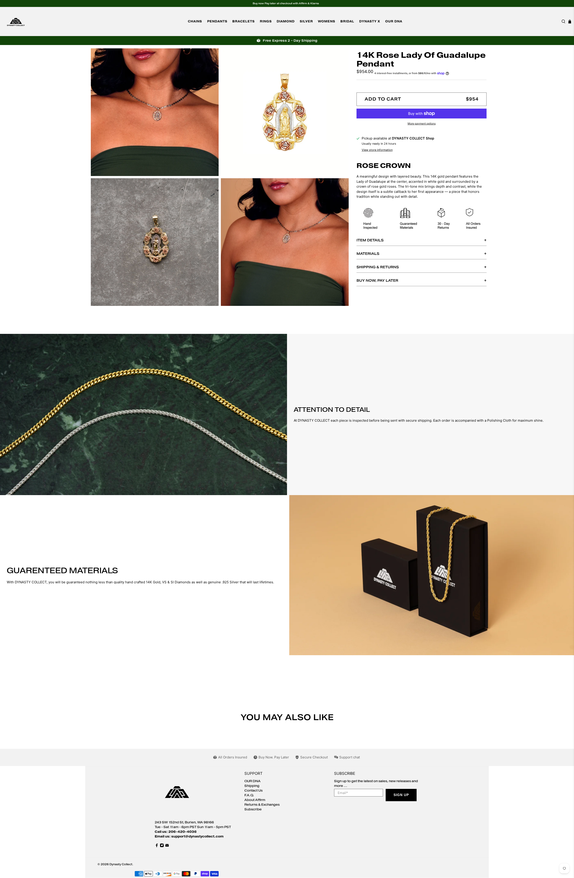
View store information (377, 150)
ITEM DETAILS (370, 240)
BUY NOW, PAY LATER (377, 280)
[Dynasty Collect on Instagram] (162, 846)
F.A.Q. (249, 795)
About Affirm (254, 800)
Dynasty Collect (120, 864)
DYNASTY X (369, 21)
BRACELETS (243, 21)
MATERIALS (368, 253)
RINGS (266, 21)
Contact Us (253, 790)
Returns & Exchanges (262, 805)
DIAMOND (286, 21)
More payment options (422, 123)
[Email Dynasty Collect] (167, 846)
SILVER (306, 21)
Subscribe (253, 809)
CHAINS (195, 21)
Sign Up (401, 795)
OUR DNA (393, 21)
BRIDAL (347, 21)
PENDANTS (217, 21)
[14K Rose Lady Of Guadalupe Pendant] (155, 112)
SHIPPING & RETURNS (378, 267)
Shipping (251, 786)
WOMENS (326, 21)
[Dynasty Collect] (16, 21)
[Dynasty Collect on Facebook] (157, 846)
